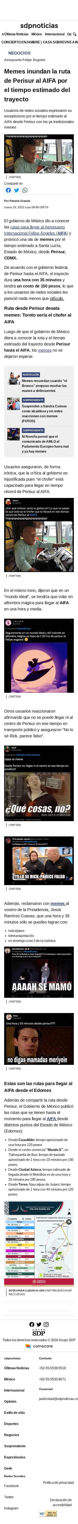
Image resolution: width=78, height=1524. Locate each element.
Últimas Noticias (16, 34)
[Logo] (39, 26)
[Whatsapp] (25, 190)
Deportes (11, 1424)
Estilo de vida (14, 1412)
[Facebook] (8, 190)
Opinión (10, 1401)
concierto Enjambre (20, 42)
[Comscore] (39, 1346)
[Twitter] (16, 190)
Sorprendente (15, 1446)
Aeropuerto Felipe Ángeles (24, 60)
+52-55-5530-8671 (52, 1379)
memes (45, 350)
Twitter (9, 1497)
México (36, 34)
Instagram (11, 1508)
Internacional (54, 34)
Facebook (11, 1486)
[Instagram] (46, 1324)
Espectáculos (14, 1457)
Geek (8, 1468)
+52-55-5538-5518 (52, 1368)
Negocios (11, 1435)
